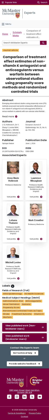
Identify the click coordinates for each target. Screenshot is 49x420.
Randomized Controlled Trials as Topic (22, 311)
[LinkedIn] (24, 397)
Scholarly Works (17, 34)
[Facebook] (9, 397)
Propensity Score (11, 307)
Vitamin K (39, 314)
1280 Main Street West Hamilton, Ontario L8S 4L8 (24, 391)
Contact (24, 416)
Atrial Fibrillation (11, 304)
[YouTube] (40, 397)
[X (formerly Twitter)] (32, 397)
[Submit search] (43, 43)
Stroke (6, 314)
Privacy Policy (35, 413)
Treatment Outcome (21, 314)
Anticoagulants (33, 301)
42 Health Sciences (34, 294)
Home (5, 34)
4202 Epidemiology (12, 294)
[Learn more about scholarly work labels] (12, 286)
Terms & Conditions (17, 413)
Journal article (10, 50)
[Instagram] (17, 397)
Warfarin (7, 317)
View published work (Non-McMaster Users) (20, 327)
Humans (26, 304)
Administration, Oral (13, 301)
